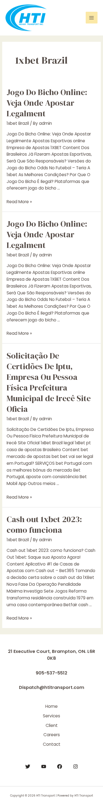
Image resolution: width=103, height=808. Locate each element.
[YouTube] (43, 766)
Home (51, 706)
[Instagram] (75, 766)
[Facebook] (59, 766)
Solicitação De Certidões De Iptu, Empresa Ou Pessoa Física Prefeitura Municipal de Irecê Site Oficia (49, 382)
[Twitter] (27, 766)
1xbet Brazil (18, 123)
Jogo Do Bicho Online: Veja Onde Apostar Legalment (47, 103)
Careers (51, 735)
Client (52, 725)
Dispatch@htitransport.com (51, 687)
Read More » (19, 202)
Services (51, 716)
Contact (51, 744)
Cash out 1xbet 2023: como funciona (44, 524)
